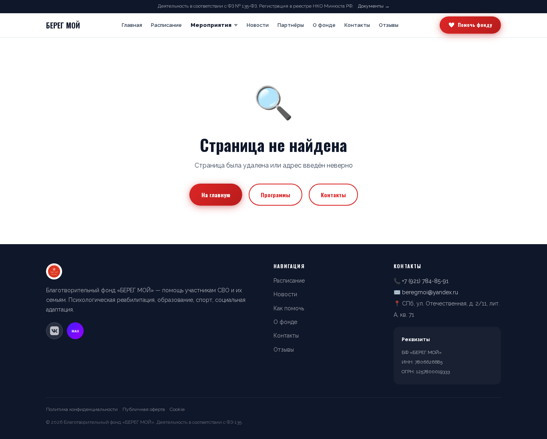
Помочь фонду (475, 24)
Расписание (166, 25)
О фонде (324, 25)
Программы (275, 194)
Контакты (357, 25)
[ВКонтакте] (54, 330)
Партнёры (291, 25)
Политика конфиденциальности (82, 409)
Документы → (374, 6)
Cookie (177, 409)
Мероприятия (211, 25)
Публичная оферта (144, 409)
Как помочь (289, 308)
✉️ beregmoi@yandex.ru (426, 292)
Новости (258, 25)
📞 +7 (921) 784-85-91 (421, 281)
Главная (132, 25)
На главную (215, 194)
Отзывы (388, 25)
